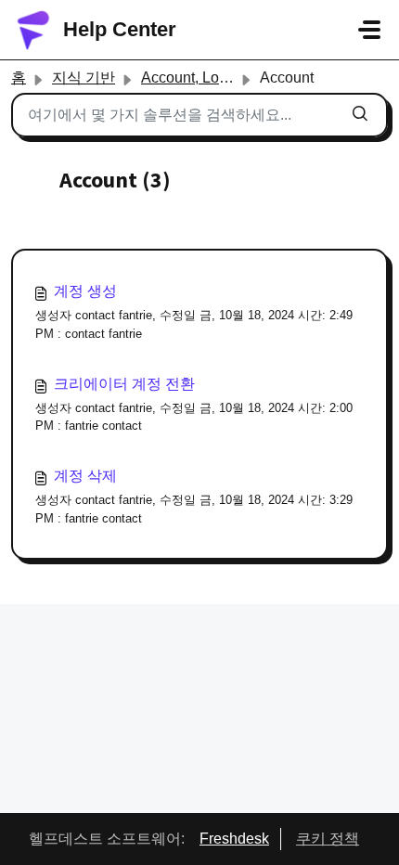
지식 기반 (83, 77)
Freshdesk (234, 838)
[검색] (360, 115)
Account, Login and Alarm (225, 77)
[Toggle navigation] (369, 29)
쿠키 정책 (327, 838)
